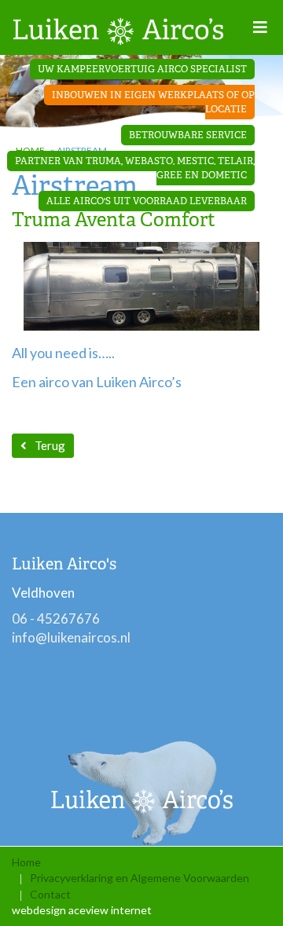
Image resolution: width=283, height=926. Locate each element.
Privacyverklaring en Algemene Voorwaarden (139, 877)
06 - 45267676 (56, 618)
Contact (50, 894)
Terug (50, 445)
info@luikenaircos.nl (71, 637)
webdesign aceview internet (82, 910)
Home (26, 862)
